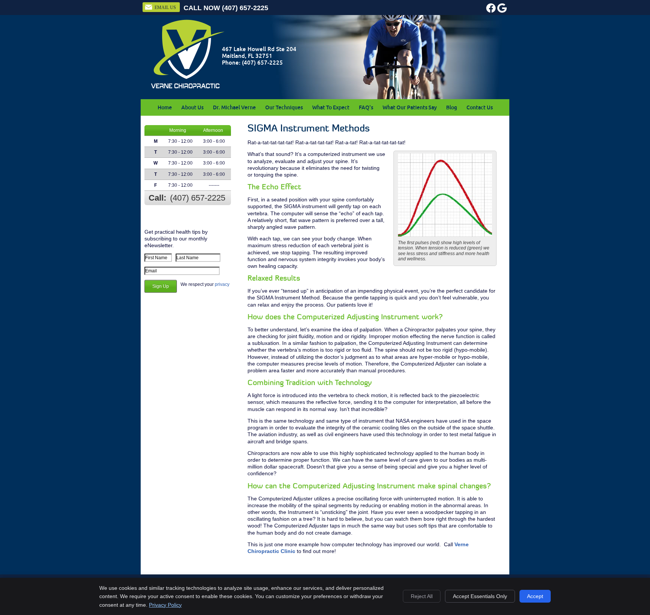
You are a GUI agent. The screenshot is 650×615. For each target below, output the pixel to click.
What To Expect (330, 107)
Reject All (422, 596)
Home (165, 107)
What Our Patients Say (410, 107)
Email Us (165, 7)
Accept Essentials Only (480, 596)
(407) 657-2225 (245, 8)
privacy (222, 284)
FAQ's (366, 107)
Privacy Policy (165, 605)
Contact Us (479, 107)
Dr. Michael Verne (234, 107)
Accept (535, 596)
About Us (192, 107)
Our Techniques (284, 107)
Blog (451, 107)
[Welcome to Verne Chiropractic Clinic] (187, 88)
